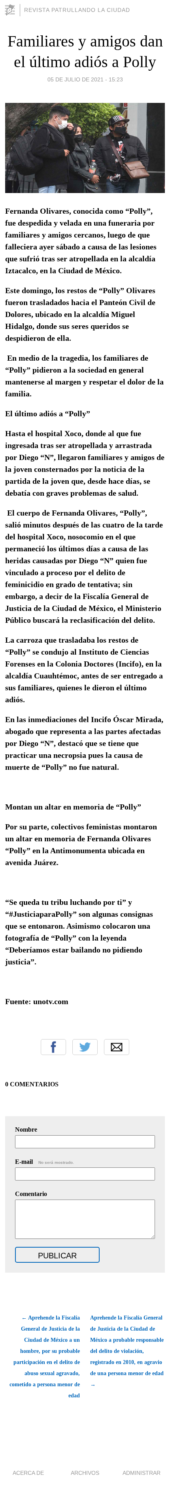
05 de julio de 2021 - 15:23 (85, 79)
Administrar (142, 1473)
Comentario (31, 1193)
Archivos (85, 1473)
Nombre (26, 1129)
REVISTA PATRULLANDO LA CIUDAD (77, 10)
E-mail (44, 1161)
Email (116, 1047)
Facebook (53, 1047)
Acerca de (28, 1473)
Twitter (85, 1047)
